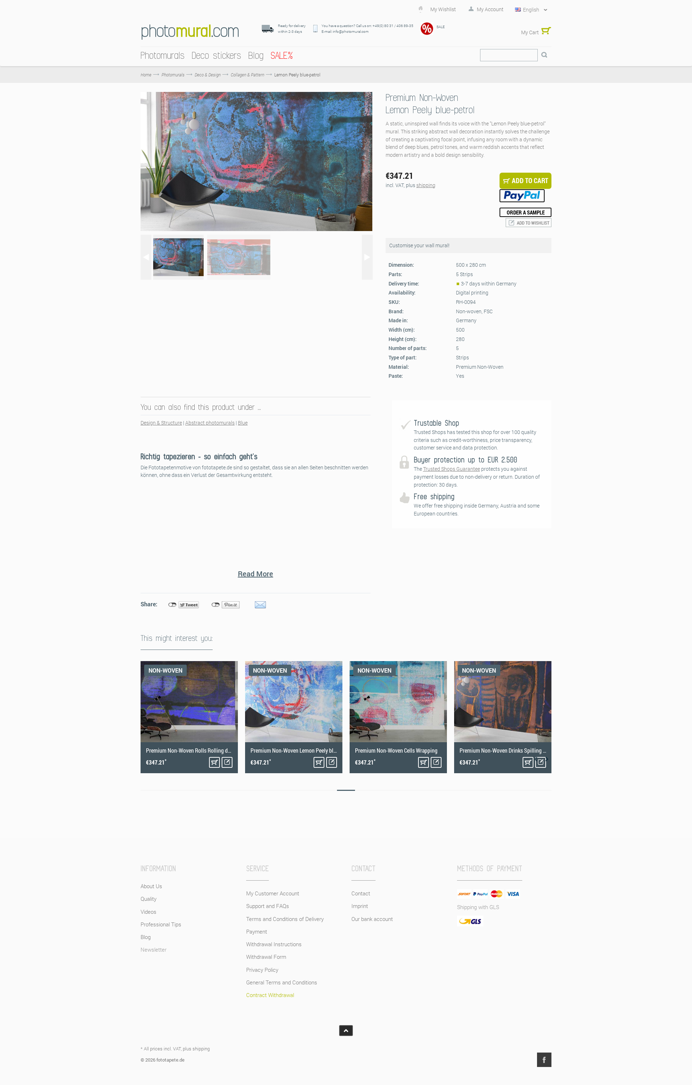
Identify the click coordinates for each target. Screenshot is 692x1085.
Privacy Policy (262, 969)
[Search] (544, 55)
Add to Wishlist (533, 223)
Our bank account (372, 918)
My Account (490, 9)
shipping (425, 185)
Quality (148, 898)
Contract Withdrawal (270, 994)
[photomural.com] (190, 31)
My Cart (530, 32)
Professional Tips (161, 924)
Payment (256, 931)
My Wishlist (443, 9)
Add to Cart (214, 762)
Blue (243, 422)
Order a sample (526, 212)
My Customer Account (272, 893)
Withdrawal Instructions (274, 944)
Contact (360, 893)
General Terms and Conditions (281, 982)
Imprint (359, 905)
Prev (536, 759)
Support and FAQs (267, 905)
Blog (146, 936)
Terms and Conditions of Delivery (285, 918)
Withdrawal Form (266, 956)
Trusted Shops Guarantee (451, 468)
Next (546, 759)
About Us (151, 886)
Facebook (544, 1060)
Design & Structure (161, 422)
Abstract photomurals (210, 422)
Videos (148, 911)
